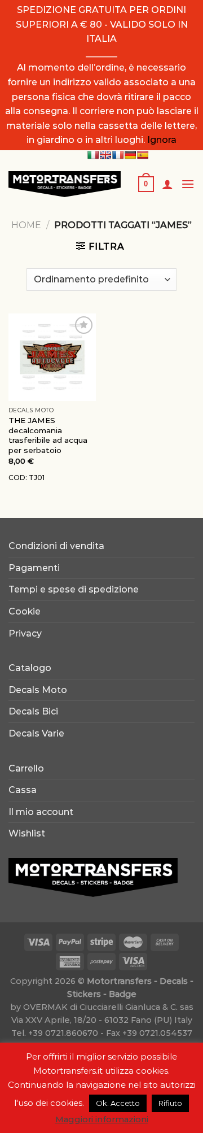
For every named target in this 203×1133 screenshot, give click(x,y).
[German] (130, 154)
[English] (105, 154)
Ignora (161, 139)
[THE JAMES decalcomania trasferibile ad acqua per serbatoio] (52, 357)
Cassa (22, 790)
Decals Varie (36, 733)
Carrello (26, 768)
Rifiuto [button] (170, 1103)
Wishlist (26, 833)
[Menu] (188, 184)
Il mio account (40, 812)
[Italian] (93, 154)
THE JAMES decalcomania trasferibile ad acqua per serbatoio (47, 435)
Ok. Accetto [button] (118, 1103)
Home (26, 225)
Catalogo (29, 668)
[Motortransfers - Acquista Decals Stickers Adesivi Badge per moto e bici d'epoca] (64, 184)
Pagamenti (34, 568)
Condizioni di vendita (56, 546)
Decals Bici (33, 711)
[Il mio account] (167, 184)
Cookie (24, 611)
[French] (117, 154)
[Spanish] (142, 154)
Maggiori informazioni (101, 1119)
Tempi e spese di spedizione (73, 589)
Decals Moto (37, 690)
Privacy (25, 633)
